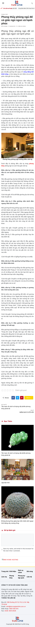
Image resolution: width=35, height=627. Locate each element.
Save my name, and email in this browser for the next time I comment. (18, 550)
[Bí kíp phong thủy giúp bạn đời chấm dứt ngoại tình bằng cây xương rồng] (17, 502)
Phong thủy (4, 14)
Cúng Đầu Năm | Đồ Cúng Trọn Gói (25, 8)
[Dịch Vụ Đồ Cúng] (16, 3)
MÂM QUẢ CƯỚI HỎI (27, 412)
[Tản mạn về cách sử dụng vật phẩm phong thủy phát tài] (17, 437)
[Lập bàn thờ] (17, 469)
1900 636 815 (13, 608)
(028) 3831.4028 (10, 611)
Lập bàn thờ (5, 482)
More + (29, 398)
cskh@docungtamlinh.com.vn (16, 606)
